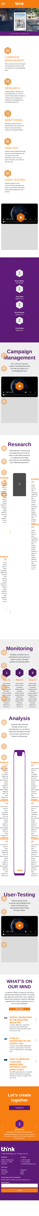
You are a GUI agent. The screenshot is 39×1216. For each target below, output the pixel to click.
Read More (20, 1009)
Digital (22, 1172)
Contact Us (20, 1108)
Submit (19, 1190)
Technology (4, 1172)
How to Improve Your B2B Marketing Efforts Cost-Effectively (19, 1064)
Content (3, 1174)
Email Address (5, 1182)
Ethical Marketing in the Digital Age (20, 1041)
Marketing (4, 1170)
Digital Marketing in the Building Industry (21, 1020)
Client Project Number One (19, 33)
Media (22, 1174)
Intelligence (23, 1170)
